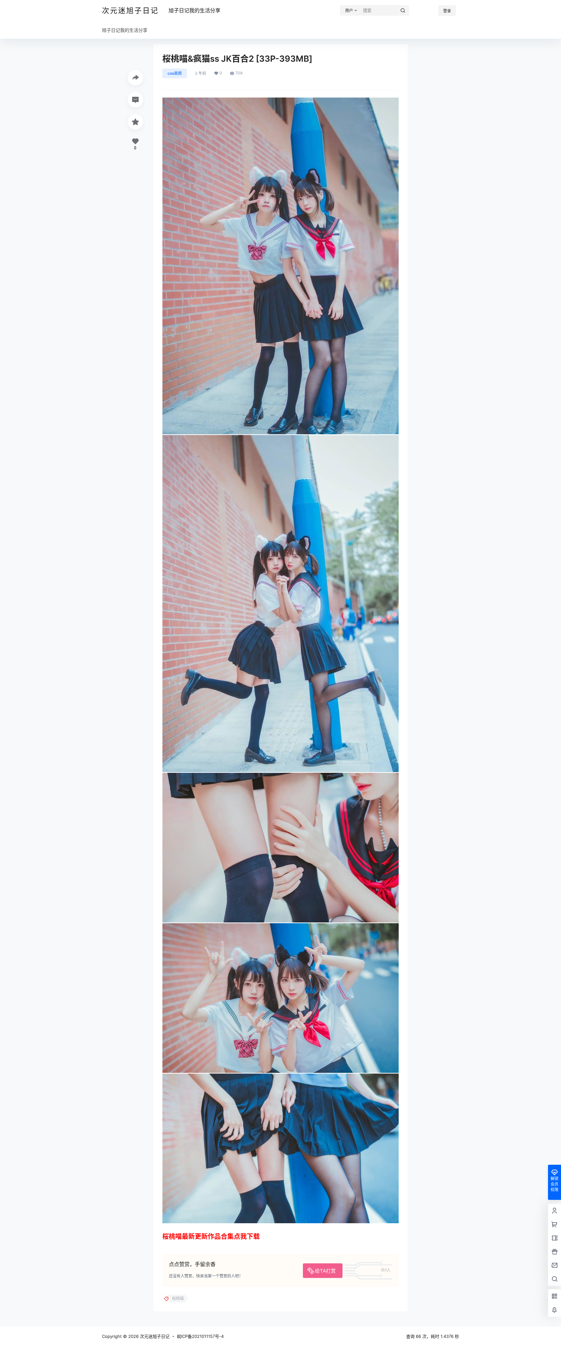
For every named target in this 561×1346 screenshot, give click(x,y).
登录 (447, 10)
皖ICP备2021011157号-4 (200, 1336)
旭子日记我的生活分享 (194, 10)
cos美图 (175, 73)
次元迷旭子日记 (154, 1336)
